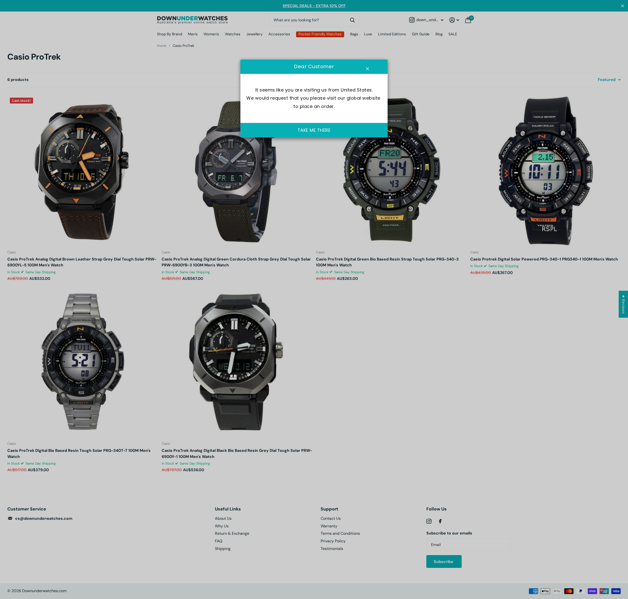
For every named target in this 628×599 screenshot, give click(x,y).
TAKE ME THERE (314, 130)
